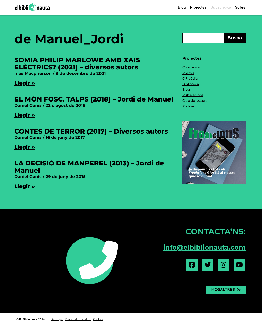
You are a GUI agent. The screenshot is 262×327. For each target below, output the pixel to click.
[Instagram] (223, 265)
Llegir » (24, 83)
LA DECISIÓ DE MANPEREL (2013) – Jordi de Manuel (89, 166)
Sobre (240, 7)
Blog (182, 7)
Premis (188, 73)
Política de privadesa (78, 319)
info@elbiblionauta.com (204, 247)
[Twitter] (207, 265)
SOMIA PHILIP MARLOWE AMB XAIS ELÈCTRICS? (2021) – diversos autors (77, 63)
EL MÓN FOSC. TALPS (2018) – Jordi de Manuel (93, 99)
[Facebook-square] (192, 265)
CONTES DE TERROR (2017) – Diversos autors (91, 131)
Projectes (198, 7)
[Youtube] (239, 265)
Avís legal (57, 319)
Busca (234, 37)
